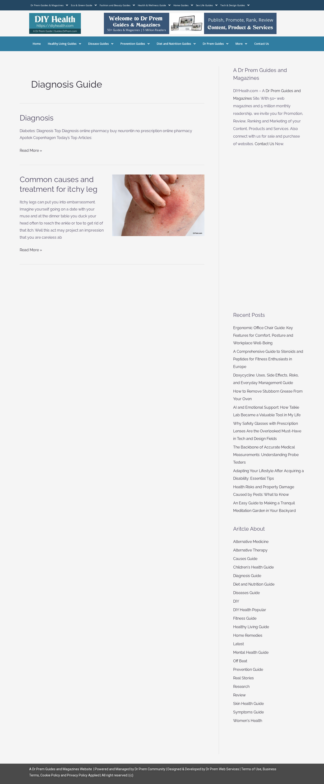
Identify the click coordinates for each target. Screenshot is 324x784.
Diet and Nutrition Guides (174, 44)
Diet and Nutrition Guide (253, 584)
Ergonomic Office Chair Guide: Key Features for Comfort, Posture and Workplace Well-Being (263, 335)
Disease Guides (98, 44)
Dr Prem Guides (213, 44)
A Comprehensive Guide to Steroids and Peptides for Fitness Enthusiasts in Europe (268, 359)
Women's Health (247, 720)
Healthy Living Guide (251, 627)
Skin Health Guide (248, 703)
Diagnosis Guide (247, 575)
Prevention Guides (132, 44)
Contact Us (261, 44)
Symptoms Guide (248, 712)
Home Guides (181, 5)
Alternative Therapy (250, 550)
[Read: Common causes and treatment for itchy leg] (158, 205)
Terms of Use (251, 769)
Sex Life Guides (204, 5)
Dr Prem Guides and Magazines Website (62, 769)
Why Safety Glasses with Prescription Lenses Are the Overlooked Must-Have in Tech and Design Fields (267, 431)
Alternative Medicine (250, 541)
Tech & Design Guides (232, 5)
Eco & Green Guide (81, 5)
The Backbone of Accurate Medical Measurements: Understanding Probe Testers (266, 455)
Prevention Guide (248, 669)
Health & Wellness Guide (152, 5)
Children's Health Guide (253, 567)
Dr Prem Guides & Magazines (47, 5)
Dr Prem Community (150, 769)
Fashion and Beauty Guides (115, 5)
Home (37, 44)
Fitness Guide (244, 618)
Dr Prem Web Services (222, 769)
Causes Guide (245, 558)
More (239, 44)
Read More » (31, 150)
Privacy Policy (77, 775)
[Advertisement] (268, 229)
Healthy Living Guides (62, 44)
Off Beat (240, 661)
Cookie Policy (50, 775)
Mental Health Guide (250, 652)
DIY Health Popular (249, 610)
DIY (236, 601)
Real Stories (243, 678)
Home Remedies (247, 635)
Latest (238, 644)
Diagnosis (36, 117)
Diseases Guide (246, 593)
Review (239, 695)
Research (241, 686)
